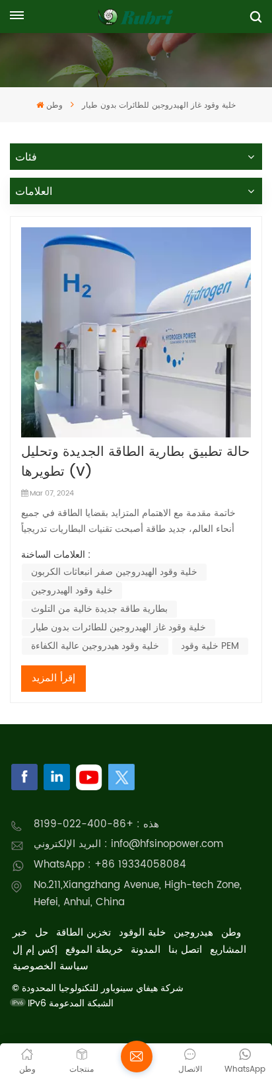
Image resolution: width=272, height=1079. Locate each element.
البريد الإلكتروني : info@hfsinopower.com (128, 844)
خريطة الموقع (94, 950)
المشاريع (228, 950)
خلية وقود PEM (210, 645)
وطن (54, 105)
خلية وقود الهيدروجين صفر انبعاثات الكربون (114, 571)
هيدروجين (193, 932)
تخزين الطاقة (83, 932)
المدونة (145, 950)
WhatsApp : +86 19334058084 (110, 864)
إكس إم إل (35, 950)
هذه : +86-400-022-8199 (96, 824)
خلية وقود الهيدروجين (72, 590)
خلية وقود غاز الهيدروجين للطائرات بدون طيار (118, 627)
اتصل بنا (185, 950)
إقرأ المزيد (53, 678)
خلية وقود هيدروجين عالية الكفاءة (95, 645)
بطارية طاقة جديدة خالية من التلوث (99, 608)
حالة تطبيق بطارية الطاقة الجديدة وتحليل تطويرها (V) (135, 462)
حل (41, 932)
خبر (20, 932)
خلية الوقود (142, 932)
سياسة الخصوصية (50, 966)
